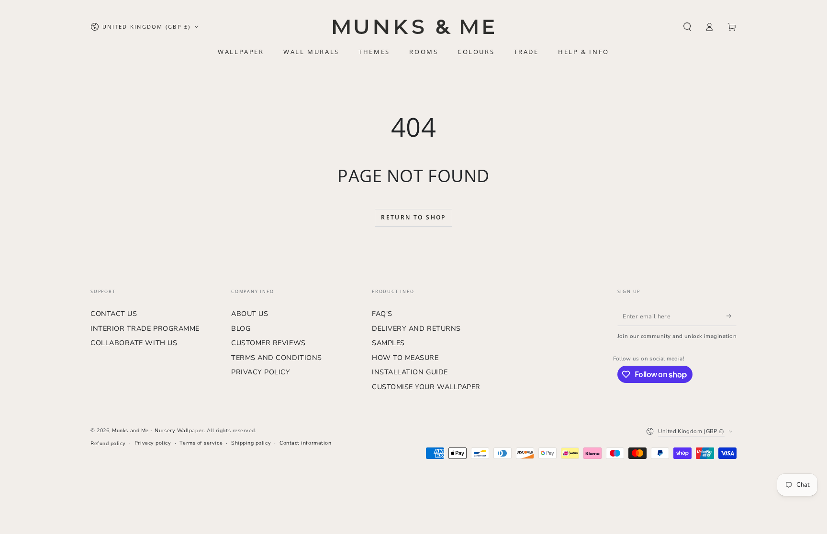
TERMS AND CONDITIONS (276, 357)
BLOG (240, 328)
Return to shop (413, 217)
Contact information (305, 443)
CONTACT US (113, 313)
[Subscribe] (731, 316)
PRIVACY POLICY (261, 372)
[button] (687, 26)
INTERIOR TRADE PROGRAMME (145, 328)
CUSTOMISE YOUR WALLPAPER (426, 387)
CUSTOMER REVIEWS (268, 343)
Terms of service (201, 443)
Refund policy (108, 443)
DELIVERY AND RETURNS (416, 328)
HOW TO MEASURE (405, 357)
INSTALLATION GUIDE (410, 372)
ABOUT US (249, 313)
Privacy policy (152, 443)
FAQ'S (382, 313)
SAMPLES (388, 343)
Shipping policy (251, 443)
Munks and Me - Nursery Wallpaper (157, 430)
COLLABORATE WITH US (133, 343)
